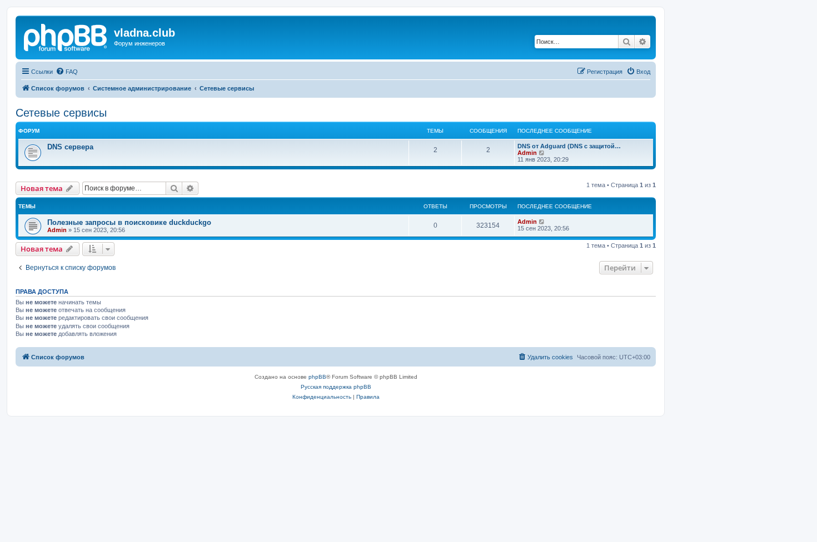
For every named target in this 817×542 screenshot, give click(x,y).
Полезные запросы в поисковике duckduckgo (129, 222)
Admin (527, 152)
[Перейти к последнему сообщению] (542, 221)
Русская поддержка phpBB (336, 387)
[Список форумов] (66, 36)
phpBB (317, 377)
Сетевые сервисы (61, 113)
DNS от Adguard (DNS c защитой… (569, 146)
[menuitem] (67, 71)
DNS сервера (70, 147)
